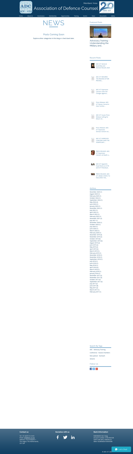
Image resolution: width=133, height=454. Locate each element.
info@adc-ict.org (29, 438)
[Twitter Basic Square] (94, 369)
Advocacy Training (99, 350)
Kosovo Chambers (104, 353)
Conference (93, 353)
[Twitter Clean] (65, 437)
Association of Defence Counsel (66, 8)
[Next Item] (108, 31)
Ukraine (92, 359)
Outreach (102, 356)
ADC (91, 350)
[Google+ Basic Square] (97, 369)
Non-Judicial (94, 356)
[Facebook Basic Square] (91, 369)
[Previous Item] (93, 31)
